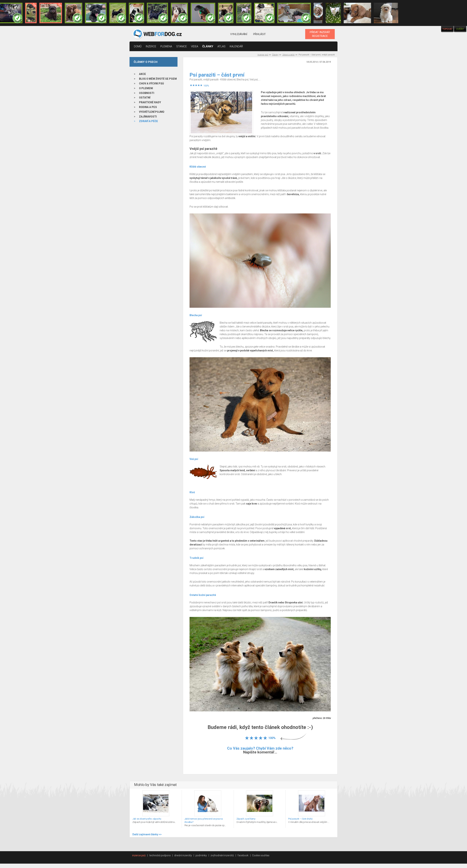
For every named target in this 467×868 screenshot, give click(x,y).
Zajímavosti (148, 116)
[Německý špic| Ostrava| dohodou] (50, 13)
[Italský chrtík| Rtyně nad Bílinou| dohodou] (203, 13)
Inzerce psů (263, 55)
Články (275, 55)
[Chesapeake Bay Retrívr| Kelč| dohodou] (73, 13)
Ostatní (144, 97)
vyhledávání (238, 34)
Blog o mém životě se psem (158, 78)
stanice (181, 46)
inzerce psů (139, 855)
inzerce (151, 46)
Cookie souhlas (260, 855)
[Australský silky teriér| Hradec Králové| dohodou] (117, 13)
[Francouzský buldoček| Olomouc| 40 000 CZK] (225, 13)
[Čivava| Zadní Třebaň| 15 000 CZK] (333, 13)
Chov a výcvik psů (151, 83)
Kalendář (236, 46)
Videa (194, 46)
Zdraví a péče (288, 55)
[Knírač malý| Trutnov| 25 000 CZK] (31, 13)
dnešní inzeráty (183, 855)
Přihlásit (259, 34)
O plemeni (146, 88)
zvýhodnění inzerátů (222, 855)
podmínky (201, 855)
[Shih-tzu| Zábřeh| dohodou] (179, 13)
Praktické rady (150, 102)
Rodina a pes (148, 107)
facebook (243, 855)
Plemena (166, 46)
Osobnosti (146, 93)
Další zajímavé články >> (147, 834)
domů (138, 46)
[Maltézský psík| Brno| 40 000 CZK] (386, 13)
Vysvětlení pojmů (151, 111)
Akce (142, 74)
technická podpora (160, 855)
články (207, 46)
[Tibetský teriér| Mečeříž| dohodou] (136, 13)
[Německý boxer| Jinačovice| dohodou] (264, 13)
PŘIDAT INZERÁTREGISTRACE (320, 34)
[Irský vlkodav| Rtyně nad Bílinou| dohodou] (294, 13)
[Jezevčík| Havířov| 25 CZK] (357, 13)
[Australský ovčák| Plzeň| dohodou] (318, 13)
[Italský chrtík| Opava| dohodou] (244, 13)
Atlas (221, 46)
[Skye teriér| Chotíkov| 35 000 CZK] (95, 13)
